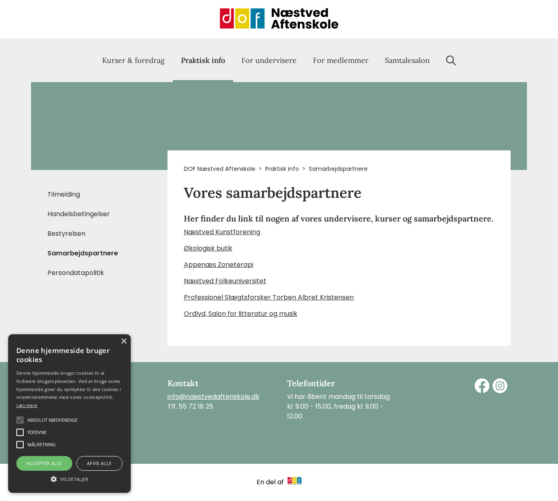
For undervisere (269, 60)
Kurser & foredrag (133, 60)
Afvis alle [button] (99, 463)
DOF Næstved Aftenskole (219, 169)
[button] (69, 478)
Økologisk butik (208, 248)
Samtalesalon (407, 60)
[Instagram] (500, 385)
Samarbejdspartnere (82, 253)
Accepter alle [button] (44, 463)
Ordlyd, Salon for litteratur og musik (240, 313)
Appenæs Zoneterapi (218, 264)
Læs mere (26, 405)
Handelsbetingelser (78, 214)
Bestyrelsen (66, 233)
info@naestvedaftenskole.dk (213, 396)
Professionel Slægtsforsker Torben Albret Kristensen (269, 297)
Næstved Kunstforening (222, 232)
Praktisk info (203, 60)
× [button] (124, 341)
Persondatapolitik (75, 272)
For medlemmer (340, 60)
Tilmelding (63, 194)
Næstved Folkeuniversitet (225, 281)
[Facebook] (482, 385)
